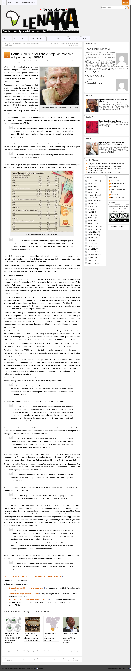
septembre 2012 (93, 201)
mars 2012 (91, 218)
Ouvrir (125, 2)
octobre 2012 (92, 198)
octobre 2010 (92, 258)
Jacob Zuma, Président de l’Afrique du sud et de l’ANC (107, 169)
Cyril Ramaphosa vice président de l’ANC (113, 100)
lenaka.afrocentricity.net (12, 668)
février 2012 (92, 221)
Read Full (111, 70)
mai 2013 (91, 184)
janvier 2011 (92, 252)
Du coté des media (37, 39)
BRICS (23, 651)
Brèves (113, 181)
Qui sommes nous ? (28, 2)
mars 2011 (91, 246)
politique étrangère (74, 651)
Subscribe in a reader (116, 227)
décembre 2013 (93, 181)
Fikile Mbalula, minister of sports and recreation (104, 167)
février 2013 (92, 187)
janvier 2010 (92, 263)
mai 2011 (91, 240)
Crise (45, 651)
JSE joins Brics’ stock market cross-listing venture (29, 599)
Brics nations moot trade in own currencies (26, 588)
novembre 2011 (93, 229)
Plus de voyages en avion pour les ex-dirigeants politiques (22, 44)
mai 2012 (91, 212)
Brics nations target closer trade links (24, 594)
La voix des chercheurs (57, 39)
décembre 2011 (93, 226)
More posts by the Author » (94, 72)
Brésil (18, 651)
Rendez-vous (74, 39)
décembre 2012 (93, 192)
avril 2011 (91, 243)
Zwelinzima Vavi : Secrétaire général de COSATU (105, 172)
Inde (59, 651)
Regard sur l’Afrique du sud (110, 121)
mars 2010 (91, 260)
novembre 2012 (93, 195)
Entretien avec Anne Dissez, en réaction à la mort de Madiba (111, 143)
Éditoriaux (7, 39)
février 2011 (92, 249)
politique (64, 651)
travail (10, 653)
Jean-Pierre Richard (27, 61)
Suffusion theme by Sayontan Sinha (118, 668)
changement (34, 651)
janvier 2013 (92, 189)
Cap (27, 651)
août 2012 (91, 204)
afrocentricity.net (31, 668)
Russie (6, 653)
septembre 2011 (93, 235)
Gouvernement (52, 651)
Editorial (114, 187)
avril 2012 (91, 215)
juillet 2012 (91, 206)
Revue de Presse (20, 39)
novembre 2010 (93, 255)
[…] (118, 109)
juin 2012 (91, 209)
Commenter (75, 61)
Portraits (86, 39)
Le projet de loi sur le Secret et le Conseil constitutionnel (64, 44)
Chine (40, 651)
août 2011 (91, 238)
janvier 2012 (92, 223)
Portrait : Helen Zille (95, 171)
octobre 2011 (92, 232)
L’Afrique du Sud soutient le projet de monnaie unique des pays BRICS (42, 55)
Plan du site (13, 2)
